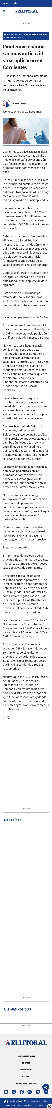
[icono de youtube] (6, 1091)
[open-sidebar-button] (4, 11)
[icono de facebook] (22, 1091)
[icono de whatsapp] (29, 1091)
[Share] (45, 1087)
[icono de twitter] (14, 1091)
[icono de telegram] (37, 1091)
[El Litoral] (26, 11)
